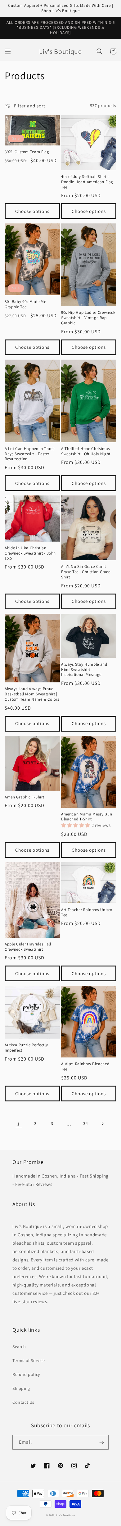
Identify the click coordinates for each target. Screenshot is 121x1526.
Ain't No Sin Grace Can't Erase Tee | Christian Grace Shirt (85, 572)
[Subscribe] (101, 1442)
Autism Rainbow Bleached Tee (85, 1066)
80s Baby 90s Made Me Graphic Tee (25, 304)
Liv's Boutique (65, 1515)
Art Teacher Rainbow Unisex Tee (86, 912)
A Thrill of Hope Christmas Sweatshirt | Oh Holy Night (85, 451)
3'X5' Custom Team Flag (27, 151)
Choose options (32, 211)
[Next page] (102, 1123)
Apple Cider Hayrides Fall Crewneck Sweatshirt (28, 947)
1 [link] (18, 1124)
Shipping (21, 1388)
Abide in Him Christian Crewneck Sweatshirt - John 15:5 (30, 553)
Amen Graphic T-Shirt (24, 797)
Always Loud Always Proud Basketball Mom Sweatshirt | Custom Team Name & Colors (32, 694)
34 (85, 1123)
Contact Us (23, 1402)
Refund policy (26, 1374)
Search (19, 1346)
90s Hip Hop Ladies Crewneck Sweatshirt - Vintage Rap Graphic (88, 318)
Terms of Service (28, 1360)
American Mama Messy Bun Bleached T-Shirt (86, 817)
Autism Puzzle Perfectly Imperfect (26, 1048)
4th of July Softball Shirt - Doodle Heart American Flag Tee (87, 182)
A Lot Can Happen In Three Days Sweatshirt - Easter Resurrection (30, 454)
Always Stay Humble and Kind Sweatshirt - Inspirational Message (84, 669)
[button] (8, 51)
